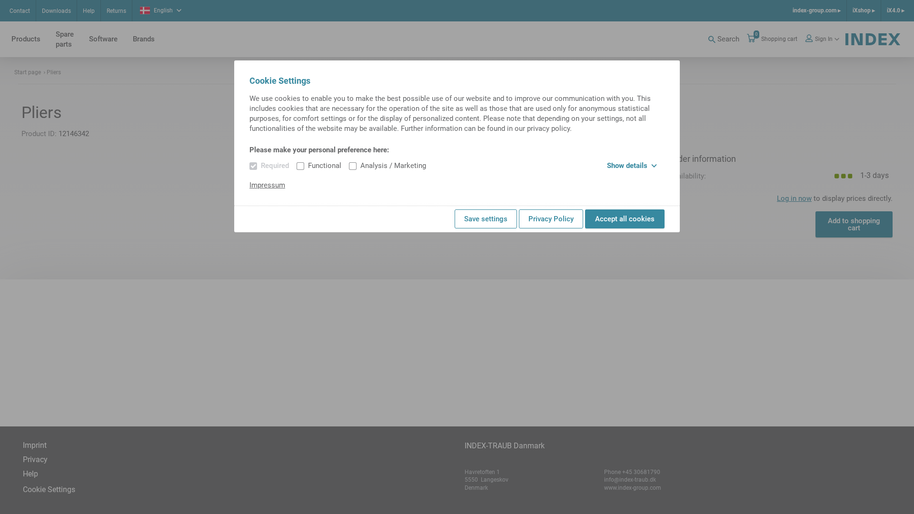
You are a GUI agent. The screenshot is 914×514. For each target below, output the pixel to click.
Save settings (485, 219)
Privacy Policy (551, 219)
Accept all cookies (625, 219)
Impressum (267, 185)
